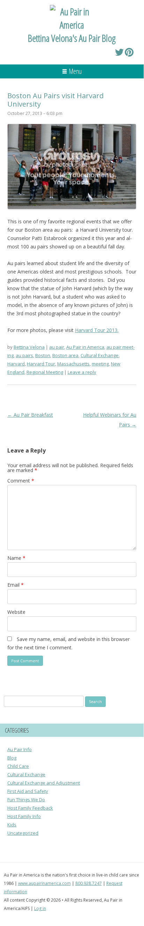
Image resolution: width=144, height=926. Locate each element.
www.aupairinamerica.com (44, 883)
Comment (20, 480)
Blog (11, 758)
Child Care (18, 766)
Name (16, 558)
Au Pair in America (85, 347)
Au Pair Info (19, 749)
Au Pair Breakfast (30, 414)
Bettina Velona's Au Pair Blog (72, 38)
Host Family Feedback (30, 808)
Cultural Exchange (100, 355)
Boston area (65, 355)
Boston (42, 355)
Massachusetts (73, 364)
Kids (11, 824)
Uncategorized (22, 833)
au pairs (24, 355)
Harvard (16, 364)
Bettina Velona (29, 347)
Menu (75, 71)
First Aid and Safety (27, 791)
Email (15, 584)
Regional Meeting (44, 372)
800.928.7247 (88, 883)
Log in (40, 908)
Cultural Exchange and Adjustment (43, 783)
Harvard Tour (41, 364)
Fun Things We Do (26, 799)
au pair (56, 347)
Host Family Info (24, 816)
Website (16, 612)
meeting (100, 364)
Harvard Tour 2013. (97, 330)
